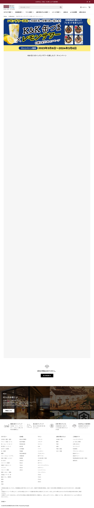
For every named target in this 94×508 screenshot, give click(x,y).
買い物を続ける (47, 375)
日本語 (2, 501)
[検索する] (61, 7)
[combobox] (41, 7)
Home (5, 16)
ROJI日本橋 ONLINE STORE (11, 505)
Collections (11, 16)
